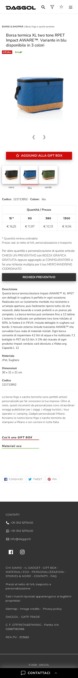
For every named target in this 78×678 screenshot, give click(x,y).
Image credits (29, 609)
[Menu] (70, 7)
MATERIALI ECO (17, 572)
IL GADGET (32, 567)
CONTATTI (41, 576)
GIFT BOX (49, 567)
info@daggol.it (20, 539)
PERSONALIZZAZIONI (48, 572)
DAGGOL (44, 664)
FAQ (53, 576)
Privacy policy (52, 609)
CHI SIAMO (14, 567)
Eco (17, 52)
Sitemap (11, 609)
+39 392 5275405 (21, 522)
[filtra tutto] (52, 7)
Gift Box (7, 52)
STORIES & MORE (18, 576)
